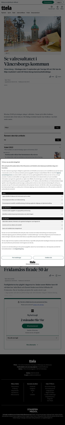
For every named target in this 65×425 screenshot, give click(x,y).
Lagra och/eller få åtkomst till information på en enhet (16, 196)
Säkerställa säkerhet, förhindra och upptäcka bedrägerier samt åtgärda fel (21, 221)
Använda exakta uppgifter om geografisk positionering (16, 210)
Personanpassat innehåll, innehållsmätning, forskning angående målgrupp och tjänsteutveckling (27, 203)
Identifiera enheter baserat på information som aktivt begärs (17, 214)
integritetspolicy (19, 249)
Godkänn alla (48, 257)
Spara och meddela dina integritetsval (12, 228)
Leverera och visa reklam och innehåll (12, 225)
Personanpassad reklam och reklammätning (13, 199)
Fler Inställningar (16, 257)
